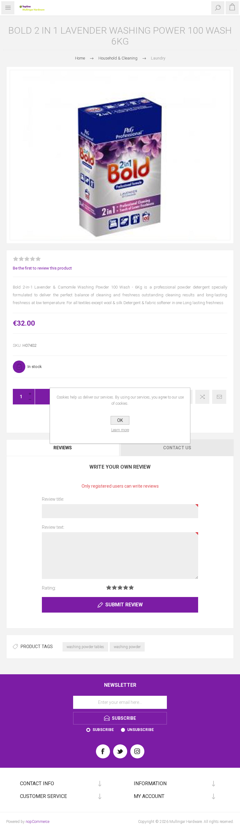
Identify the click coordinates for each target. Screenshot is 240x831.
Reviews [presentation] (62, 447)
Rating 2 (114, 587)
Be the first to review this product (42, 268)
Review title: (53, 499)
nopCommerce (37, 821)
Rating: (49, 588)
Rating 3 (120, 587)
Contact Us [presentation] (177, 447)
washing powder (127, 647)
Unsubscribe (140, 730)
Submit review (124, 605)
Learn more (120, 430)
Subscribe (103, 730)
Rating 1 (109, 587)
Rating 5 (131, 587)
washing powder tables (85, 647)
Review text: (53, 527)
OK (120, 420)
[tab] (63, 447)
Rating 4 (125, 587)
